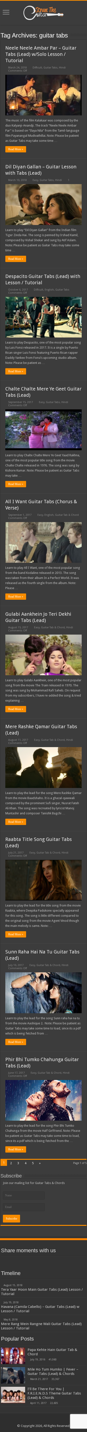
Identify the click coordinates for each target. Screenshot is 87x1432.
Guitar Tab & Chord (67, 515)
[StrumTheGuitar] (43, 12)
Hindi (62, 67)
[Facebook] (17, 1262)
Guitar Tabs (51, 67)
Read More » (15, 149)
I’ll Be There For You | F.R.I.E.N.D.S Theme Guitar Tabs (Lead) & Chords (54, 1393)
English (49, 289)
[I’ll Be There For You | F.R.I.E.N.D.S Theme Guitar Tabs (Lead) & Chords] (13, 1395)
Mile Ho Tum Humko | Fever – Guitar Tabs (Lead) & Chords (53, 1371)
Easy (35, 180)
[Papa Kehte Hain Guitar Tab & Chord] (13, 1356)
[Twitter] (26, 1262)
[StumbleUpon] (52, 1262)
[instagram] (69, 1262)
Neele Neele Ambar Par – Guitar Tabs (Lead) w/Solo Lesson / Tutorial (40, 54)
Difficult (37, 67)
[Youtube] (43, 1262)
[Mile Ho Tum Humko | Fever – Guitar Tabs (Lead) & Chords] (13, 1375)
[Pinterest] (35, 1262)
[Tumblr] (61, 1262)
